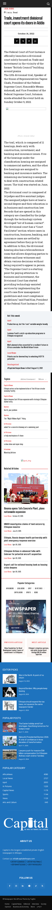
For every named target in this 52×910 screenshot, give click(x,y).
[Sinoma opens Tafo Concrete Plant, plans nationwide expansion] (26, 488)
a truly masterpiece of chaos (13, 436)
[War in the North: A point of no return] (10, 679)
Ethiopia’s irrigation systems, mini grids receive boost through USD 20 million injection (39, 651)
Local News (9, 9)
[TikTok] (35, 885)
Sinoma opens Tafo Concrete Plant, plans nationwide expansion (24, 510)
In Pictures (7, 424)
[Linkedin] (22, 885)
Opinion (6, 407)
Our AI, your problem (10, 410)
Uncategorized (13, 365)
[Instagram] (16, 885)
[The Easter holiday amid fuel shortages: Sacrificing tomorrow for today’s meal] (10, 727)
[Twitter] (23, 41)
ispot (9, 321)
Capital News (8, 385)
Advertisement (28, 379)
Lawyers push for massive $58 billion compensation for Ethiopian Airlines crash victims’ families (33, 753)
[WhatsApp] (35, 41)
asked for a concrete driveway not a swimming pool (21, 427)
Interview (7, 449)
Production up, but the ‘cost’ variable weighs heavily (27, 324)
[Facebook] (16, 41)
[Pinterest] (29, 41)
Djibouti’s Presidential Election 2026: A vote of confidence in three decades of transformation (34, 739)
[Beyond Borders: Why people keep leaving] (10, 692)
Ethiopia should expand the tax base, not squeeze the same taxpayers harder (32, 704)
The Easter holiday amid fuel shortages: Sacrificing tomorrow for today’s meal (34, 726)
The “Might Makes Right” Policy (15, 418)
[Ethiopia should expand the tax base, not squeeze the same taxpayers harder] (10, 705)
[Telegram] (29, 885)
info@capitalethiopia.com (24, 858)
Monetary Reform (10, 452)
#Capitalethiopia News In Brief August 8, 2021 (25, 368)
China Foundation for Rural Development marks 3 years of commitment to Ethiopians (13, 650)
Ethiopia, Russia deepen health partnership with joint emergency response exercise (25, 539)
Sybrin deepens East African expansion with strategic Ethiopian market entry (25, 400)
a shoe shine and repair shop (13, 444)
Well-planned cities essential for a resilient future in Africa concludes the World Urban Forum (27, 346)
